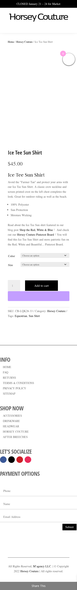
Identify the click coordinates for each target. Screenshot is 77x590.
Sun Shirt (34, 316)
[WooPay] (38, 296)
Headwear (11, 426)
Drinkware (11, 421)
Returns (9, 378)
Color (11, 256)
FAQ (5, 372)
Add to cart (41, 285)
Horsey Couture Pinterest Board (35, 234)
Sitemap (9, 393)
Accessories (12, 416)
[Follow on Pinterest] (19, 459)
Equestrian (21, 316)
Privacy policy (14, 388)
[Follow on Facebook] (3, 459)
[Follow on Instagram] (28, 459)
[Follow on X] (11, 459)
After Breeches (15, 437)
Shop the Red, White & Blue (36, 230)
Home (11, 42)
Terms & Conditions (18, 383)
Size (10, 265)
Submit (69, 527)
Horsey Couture (24, 42)
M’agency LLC (42, 566)
